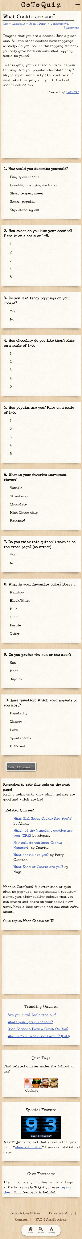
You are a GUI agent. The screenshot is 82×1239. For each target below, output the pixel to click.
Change (15, 721)
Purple (15, 625)
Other (14, 633)
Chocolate (18, 504)
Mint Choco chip (23, 512)
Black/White (19, 600)
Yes (12, 311)
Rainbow (16, 592)
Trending (51, 1233)
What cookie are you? (31, 855)
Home (30, 1233)
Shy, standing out (24, 210)
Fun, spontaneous (24, 177)
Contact (21, 1220)
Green (14, 617)
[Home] (41, 5)
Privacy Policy (60, 1213)
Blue (13, 609)
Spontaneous (20, 738)
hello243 (72, 92)
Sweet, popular (22, 201)
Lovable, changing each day (33, 185)
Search (41, 1233)
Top (5, 23)
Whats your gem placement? (30, 1022)
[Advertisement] (41, 125)
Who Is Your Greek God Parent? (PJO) (39, 1036)
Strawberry (18, 496)
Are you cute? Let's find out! (32, 1015)
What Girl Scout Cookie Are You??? (42, 818)
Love (13, 730)
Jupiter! (16, 679)
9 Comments (71, 27)
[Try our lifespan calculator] (41, 1127)
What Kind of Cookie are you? (38, 867)
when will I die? (28, 1147)
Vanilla (15, 488)
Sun (12, 663)
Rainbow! (17, 521)
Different (17, 746)
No (11, 319)
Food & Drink (37, 23)
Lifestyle (18, 23)
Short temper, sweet (26, 193)
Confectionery (60, 23)
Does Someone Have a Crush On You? (38, 1029)
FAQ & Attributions (51, 1220)
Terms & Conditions (25, 1213)
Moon (14, 671)
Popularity (18, 713)
